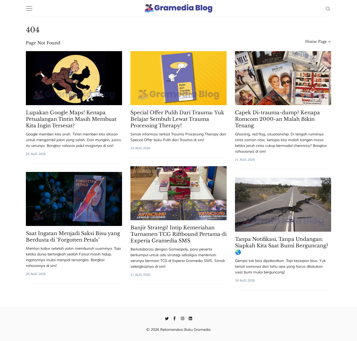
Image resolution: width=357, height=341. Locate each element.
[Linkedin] (190, 318)
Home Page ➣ (318, 41)
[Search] (328, 8)
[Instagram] (182, 318)
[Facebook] (174, 318)
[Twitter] (167, 318)
